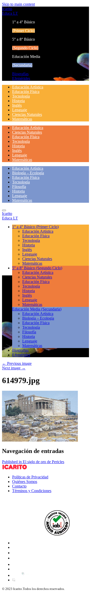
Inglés (17, 105)
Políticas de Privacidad (30, 477)
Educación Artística (27, 87)
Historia (18, 101)
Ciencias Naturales (27, 114)
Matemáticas (22, 119)
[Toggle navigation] (4, 210)
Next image (14, 368)
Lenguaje (19, 110)
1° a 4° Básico (35, 227)
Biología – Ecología (28, 173)
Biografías (20, 74)
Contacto (19, 486)
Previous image (17, 363)
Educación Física (25, 91)
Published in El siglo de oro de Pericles (33, 462)
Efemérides (21, 78)
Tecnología (21, 96)
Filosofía (19, 186)
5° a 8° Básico (37, 268)
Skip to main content (18, 4)
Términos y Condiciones (31, 491)
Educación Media (36, 309)
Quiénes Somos (24, 481)
